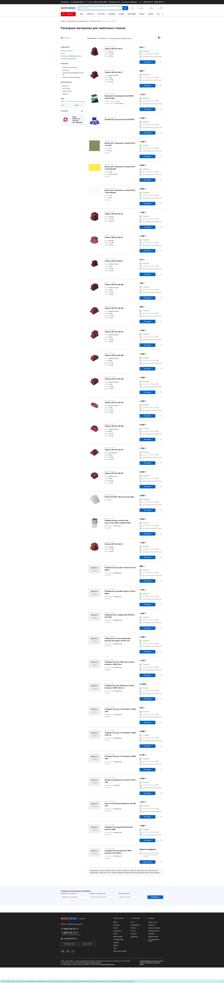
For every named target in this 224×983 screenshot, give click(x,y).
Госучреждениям (118, 939)
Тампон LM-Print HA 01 (113, 49)
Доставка (116, 925)
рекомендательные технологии (92, 962)
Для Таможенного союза (153, 940)
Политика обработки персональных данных (151, 961)
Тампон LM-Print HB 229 (114, 426)
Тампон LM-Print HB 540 (114, 402)
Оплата (115, 928)
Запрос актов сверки (120, 951)
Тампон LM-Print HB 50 (113, 261)
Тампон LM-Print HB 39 (113, 237)
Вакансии (151, 933)
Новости (133, 928)
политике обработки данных (106, 964)
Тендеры (116, 942)
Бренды (115, 945)
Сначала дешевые (114, 38)
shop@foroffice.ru (79, 2)
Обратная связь (153, 936)
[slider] (61, 101)
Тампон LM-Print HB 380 (114, 284)
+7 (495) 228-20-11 (147, 2)
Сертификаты (135, 925)
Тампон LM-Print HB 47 (113, 72)
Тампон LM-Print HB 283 (114, 355)
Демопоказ (134, 936)
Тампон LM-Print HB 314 (114, 450)
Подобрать (155, 897)
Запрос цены (147, 862)
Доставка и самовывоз (129, 2)
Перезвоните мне (114, 2)
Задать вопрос (87, 944)
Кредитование (117, 936)
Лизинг (115, 933)
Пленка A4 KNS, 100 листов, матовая (119, 497)
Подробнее (130, 981)
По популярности (102, 38)
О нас (132, 922)
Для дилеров (117, 931)
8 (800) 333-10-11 (159, 2)
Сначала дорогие (126, 38)
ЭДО (114, 948)
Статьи (133, 931)
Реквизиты (151, 925)
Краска (63, 53)
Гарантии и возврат (154, 928)
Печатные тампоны (67, 50)
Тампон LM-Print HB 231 (114, 332)
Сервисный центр (153, 931)
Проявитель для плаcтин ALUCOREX (119, 119)
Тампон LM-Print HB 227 (114, 473)
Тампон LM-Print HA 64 (113, 544)
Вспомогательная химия (68, 58)
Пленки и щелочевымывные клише (71, 56)
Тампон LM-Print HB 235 (114, 308)
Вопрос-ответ (152, 922)
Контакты (134, 933)
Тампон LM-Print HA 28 (113, 214)
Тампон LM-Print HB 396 (114, 379)
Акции (115, 922)
